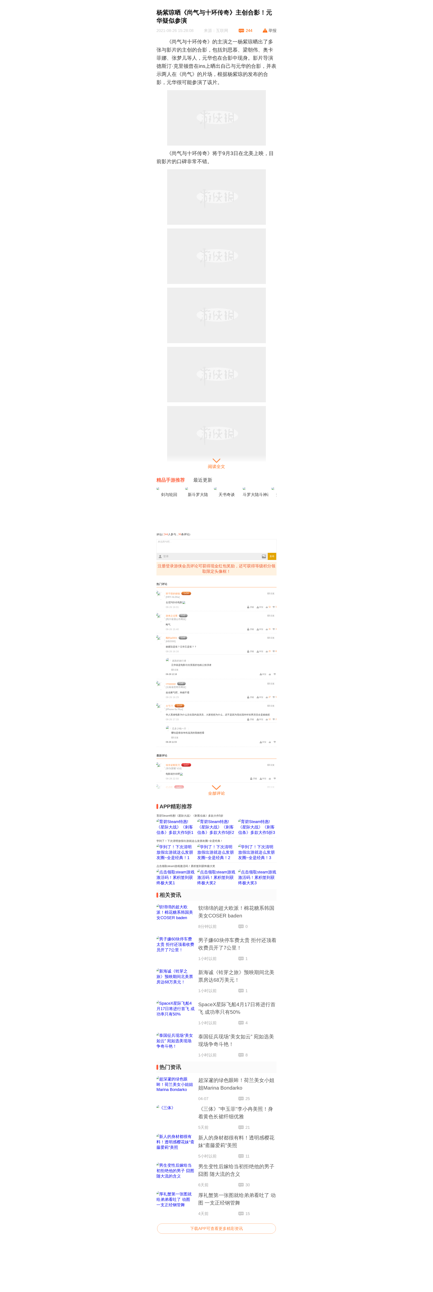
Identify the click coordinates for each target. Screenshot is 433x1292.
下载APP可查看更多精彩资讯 (216, 1228)
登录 (166, 556)
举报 (272, 30)
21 (247, 1127)
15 (247, 1213)
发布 (272, 556)
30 (247, 1185)
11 (247, 1156)
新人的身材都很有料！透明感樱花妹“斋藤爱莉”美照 (236, 1141)
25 (247, 1098)
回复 (272, 593)
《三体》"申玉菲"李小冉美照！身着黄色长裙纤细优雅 (235, 1112)
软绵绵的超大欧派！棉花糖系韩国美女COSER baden (236, 911)
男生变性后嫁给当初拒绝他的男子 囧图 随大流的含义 (236, 1170)
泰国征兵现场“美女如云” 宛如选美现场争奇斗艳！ (236, 1040)
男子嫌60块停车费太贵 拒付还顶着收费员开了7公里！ (237, 944)
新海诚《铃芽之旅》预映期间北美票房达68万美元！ (236, 976)
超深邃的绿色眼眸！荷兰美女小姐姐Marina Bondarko (236, 1084)
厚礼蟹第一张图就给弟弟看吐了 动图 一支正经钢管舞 (237, 1199)
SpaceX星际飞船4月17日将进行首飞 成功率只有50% (237, 1008)
